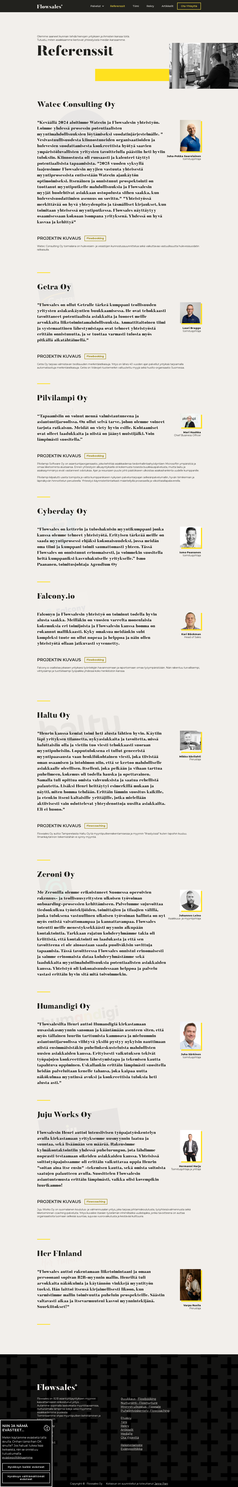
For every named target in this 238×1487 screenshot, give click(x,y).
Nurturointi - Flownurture (139, 1403)
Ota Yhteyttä (189, 6)
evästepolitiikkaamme (17, 1457)
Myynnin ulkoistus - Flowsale (141, 1406)
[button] (96, 6)
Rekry (150, 6)
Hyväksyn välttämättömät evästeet (26, 1478)
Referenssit (117, 6)
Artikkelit (167, 6)
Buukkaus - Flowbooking (138, 1399)
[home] (50, 6)
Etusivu (126, 1418)
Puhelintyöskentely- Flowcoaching (145, 1410)
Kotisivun (111, 1483)
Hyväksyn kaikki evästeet (26, 1467)
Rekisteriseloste (132, 1445)
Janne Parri (161, 1483)
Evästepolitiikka (131, 1449)
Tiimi (136, 6)
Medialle (127, 1433)
